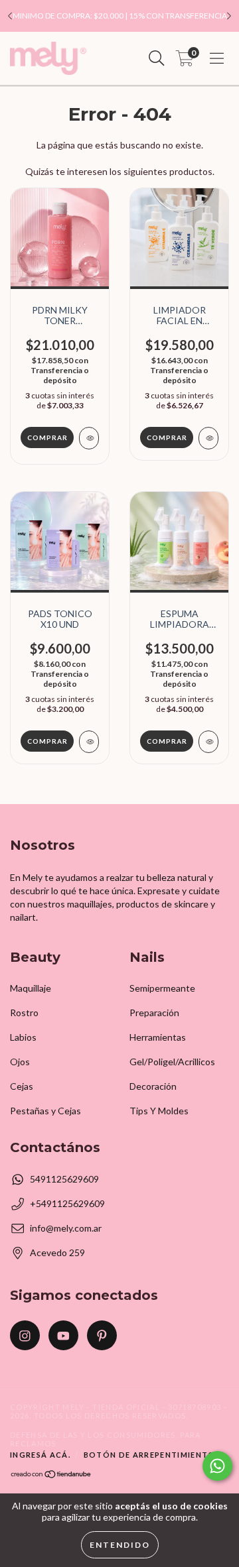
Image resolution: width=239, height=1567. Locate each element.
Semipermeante (162, 988)
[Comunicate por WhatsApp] (217, 1466)
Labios (23, 1037)
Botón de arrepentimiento (150, 1454)
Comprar (167, 437)
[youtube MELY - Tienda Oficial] (63, 1335)
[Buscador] (156, 58)
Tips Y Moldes (159, 1110)
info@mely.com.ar (66, 1228)
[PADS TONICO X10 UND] (89, 741)
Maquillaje (30, 988)
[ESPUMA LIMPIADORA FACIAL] (208, 741)
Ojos (20, 1061)
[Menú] (216, 58)
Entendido (120, 1545)
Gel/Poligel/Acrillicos (172, 1061)
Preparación (154, 1012)
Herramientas (157, 1037)
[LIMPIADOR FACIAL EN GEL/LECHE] (208, 438)
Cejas (21, 1086)
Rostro (24, 1012)
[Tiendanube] (51, 1476)
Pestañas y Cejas (45, 1110)
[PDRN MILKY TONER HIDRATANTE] (89, 438)
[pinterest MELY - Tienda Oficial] (102, 1335)
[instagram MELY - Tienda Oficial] (25, 1335)
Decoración (153, 1086)
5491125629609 (64, 1179)
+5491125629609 (67, 1203)
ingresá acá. (40, 1454)
